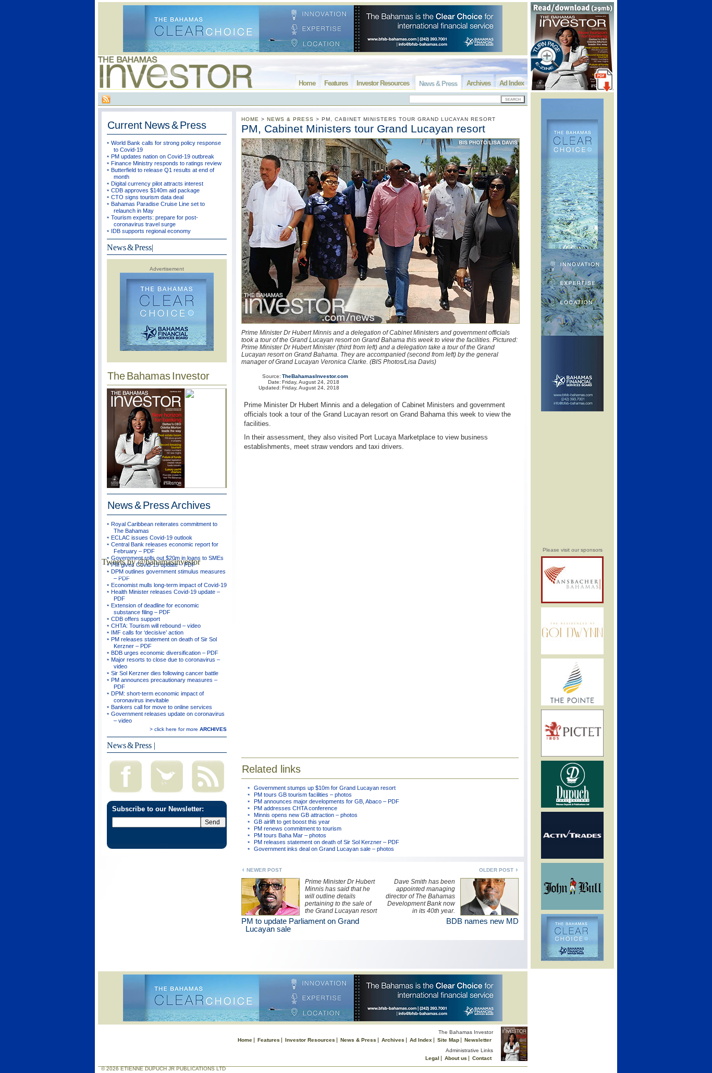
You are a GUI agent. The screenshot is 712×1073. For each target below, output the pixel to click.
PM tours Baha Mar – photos (290, 835)
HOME (250, 119)
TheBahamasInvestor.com (315, 376)
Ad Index (511, 83)
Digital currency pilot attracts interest (157, 183)
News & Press (438, 84)
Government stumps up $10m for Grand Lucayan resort (325, 788)
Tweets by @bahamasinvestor (151, 561)
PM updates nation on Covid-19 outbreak (162, 156)
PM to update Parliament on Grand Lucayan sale (300, 925)
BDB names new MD (482, 921)
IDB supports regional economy (151, 231)
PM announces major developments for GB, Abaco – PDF (326, 801)
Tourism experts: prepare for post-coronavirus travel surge (154, 220)
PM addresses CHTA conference (295, 808)
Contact (482, 1058)
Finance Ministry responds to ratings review (166, 163)
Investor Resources (383, 83)
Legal (432, 1058)
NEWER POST (264, 870)
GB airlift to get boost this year (292, 822)
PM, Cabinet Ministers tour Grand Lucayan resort (363, 129)
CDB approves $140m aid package (155, 190)
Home (307, 83)
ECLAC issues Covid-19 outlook (151, 537)
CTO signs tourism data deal (147, 197)
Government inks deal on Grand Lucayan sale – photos (324, 849)
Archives (478, 83)
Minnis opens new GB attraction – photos (306, 815)
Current (156, 125)
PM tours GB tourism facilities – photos (303, 794)
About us (456, 1058)
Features (336, 83)
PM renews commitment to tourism (297, 828)
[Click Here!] (572, 601)
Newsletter (478, 1040)
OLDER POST (496, 870)
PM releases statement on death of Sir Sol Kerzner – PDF (326, 842)
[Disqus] (380, 597)
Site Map (448, 1040)
